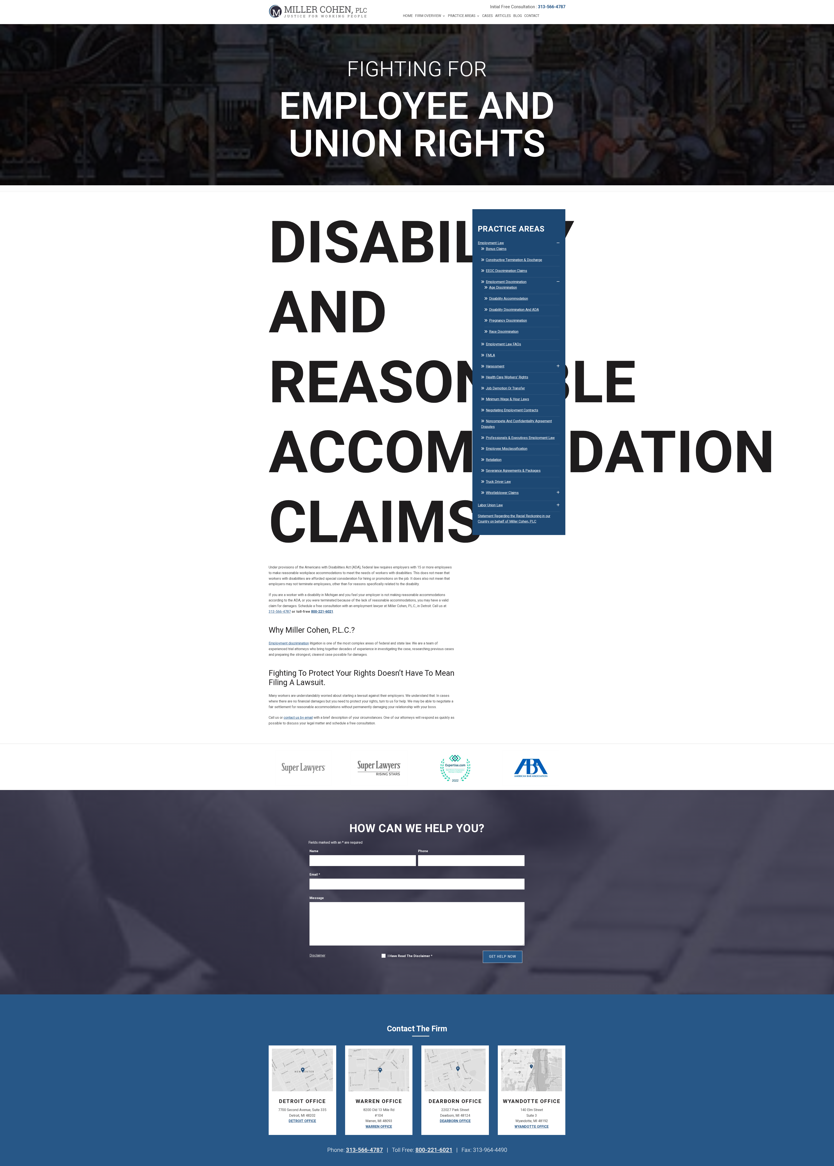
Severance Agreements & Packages (513, 470)
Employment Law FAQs (503, 344)
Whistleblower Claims (502, 492)
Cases (487, 15)
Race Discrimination (503, 331)
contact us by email (298, 717)
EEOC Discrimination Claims (506, 270)
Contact (531, 15)
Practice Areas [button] (461, 15)
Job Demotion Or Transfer (505, 388)
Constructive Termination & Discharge (514, 260)
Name (313, 851)
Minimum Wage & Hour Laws (507, 399)
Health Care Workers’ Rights (507, 377)
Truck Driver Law (498, 481)
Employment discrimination (289, 643)
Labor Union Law (490, 505)
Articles (503, 15)
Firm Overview (428, 15)
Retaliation (493, 459)
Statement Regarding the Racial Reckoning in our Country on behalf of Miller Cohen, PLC (514, 518)
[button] (829, 1134)
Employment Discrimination (506, 282)
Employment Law (491, 243)
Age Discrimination (503, 287)
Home (408, 15)
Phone (423, 851)
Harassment (495, 366)
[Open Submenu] (558, 243)
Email (314, 874)
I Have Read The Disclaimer (410, 956)
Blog (517, 15)
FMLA (490, 355)
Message (316, 898)
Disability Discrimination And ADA (514, 309)
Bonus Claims (496, 249)
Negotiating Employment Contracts (512, 410)
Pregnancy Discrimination (508, 320)
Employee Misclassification (506, 448)
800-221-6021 (322, 611)
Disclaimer (317, 955)
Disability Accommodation (508, 298)
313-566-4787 (551, 7)
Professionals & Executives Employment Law (520, 438)
